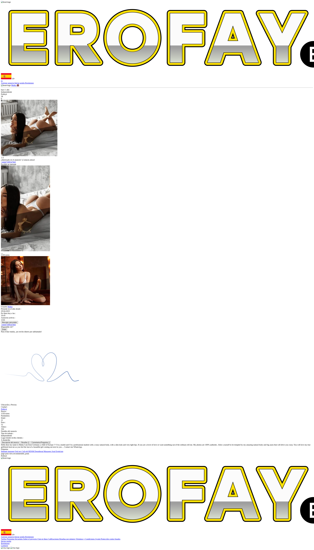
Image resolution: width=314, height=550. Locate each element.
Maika (10, 307)
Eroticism (59, 451)
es (2, 81)
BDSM (31, 451)
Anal (54, 451)
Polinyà (4, 409)
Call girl (25, 451)
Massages (48, 451)
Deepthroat (39, 451)
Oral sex (18, 451)
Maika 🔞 (15, 85)
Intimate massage (8, 451)
